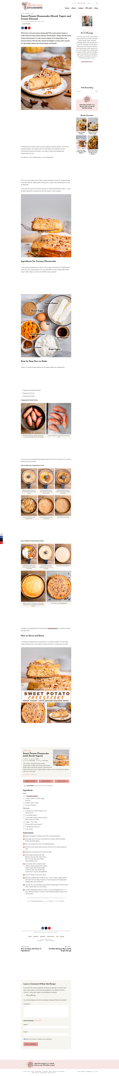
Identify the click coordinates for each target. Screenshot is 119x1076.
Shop (96, 8)
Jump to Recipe (26, 23)
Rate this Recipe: (28, 1020)
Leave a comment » (50, 940)
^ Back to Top (26, 1071)
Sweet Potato (50, 936)
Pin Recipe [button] (62, 781)
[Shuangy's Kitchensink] (32, 5)
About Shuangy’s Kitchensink (57, 1071)
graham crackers (32, 796)
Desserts (27, 13)
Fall (57, 936)
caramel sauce (63, 603)
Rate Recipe (46, 781)
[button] (23, 774)
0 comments (40, 940)
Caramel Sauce (52, 628)
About (73, 8)
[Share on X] (26, 28)
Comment (27, 1004)
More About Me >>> (87, 61)
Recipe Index (38, 1071)
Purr (97, 1071)
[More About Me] (87, 21)
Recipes (80, 8)
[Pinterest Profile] (84, 3)
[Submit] (96, 3)
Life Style (89, 8)
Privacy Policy (52, 1072)
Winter (62, 936)
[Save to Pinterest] (29, 28)
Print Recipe (31, 781)
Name (25, 1024)
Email (25, 1032)
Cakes (32, 13)
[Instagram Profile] (81, 3)
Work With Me (35, 1072)
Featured (42, 936)
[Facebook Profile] (78, 3)
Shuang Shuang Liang (31, 21)
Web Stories (43, 1072)
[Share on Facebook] (22, 28)
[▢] (24, 796)
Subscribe (45, 1071)
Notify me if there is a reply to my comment (38, 1039)
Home (67, 8)
